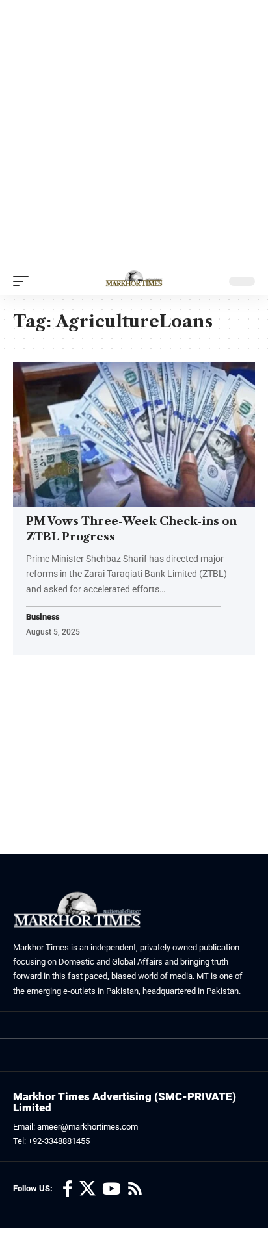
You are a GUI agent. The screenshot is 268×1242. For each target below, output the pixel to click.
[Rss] (135, 1189)
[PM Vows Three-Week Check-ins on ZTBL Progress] (134, 434)
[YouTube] (111, 1189)
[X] (87, 1189)
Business (43, 617)
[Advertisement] (134, 134)
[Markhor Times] (134, 281)
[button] (24, 281)
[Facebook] (67, 1189)
